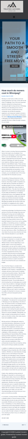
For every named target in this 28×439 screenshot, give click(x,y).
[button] (13, 16)
